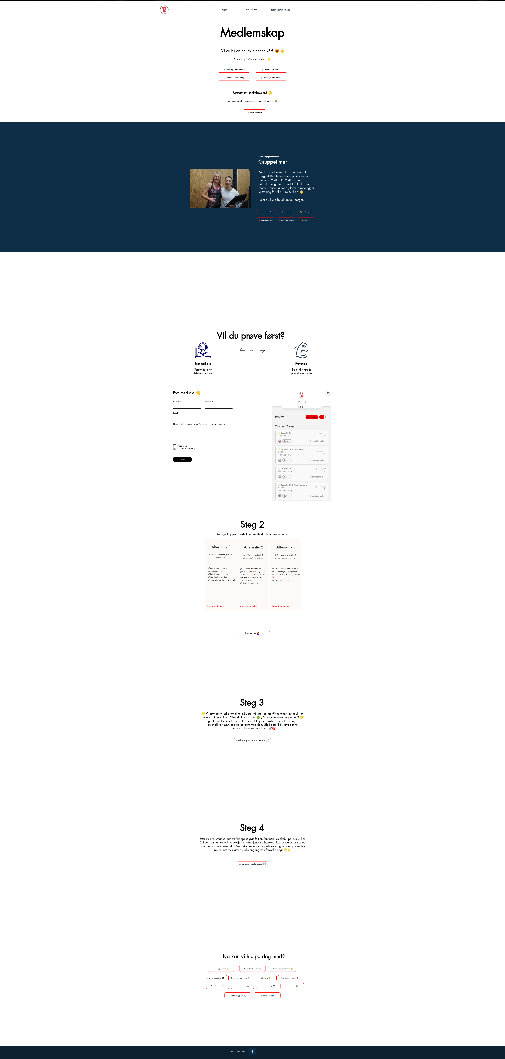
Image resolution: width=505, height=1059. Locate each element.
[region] (221, 574)
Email (175, 413)
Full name (177, 402)
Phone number (210, 402)
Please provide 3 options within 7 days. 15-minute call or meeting (199, 424)
